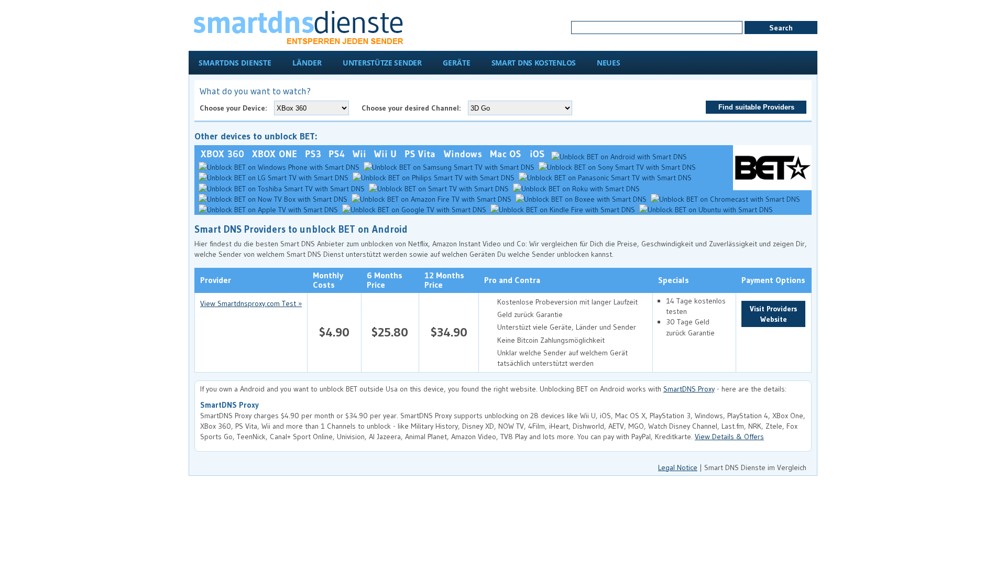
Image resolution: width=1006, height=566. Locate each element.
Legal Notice (677, 467)
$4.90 (334, 332)
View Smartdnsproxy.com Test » (251, 303)
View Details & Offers (729, 436)
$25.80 (389, 332)
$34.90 (449, 332)
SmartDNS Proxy (689, 389)
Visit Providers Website (773, 314)
